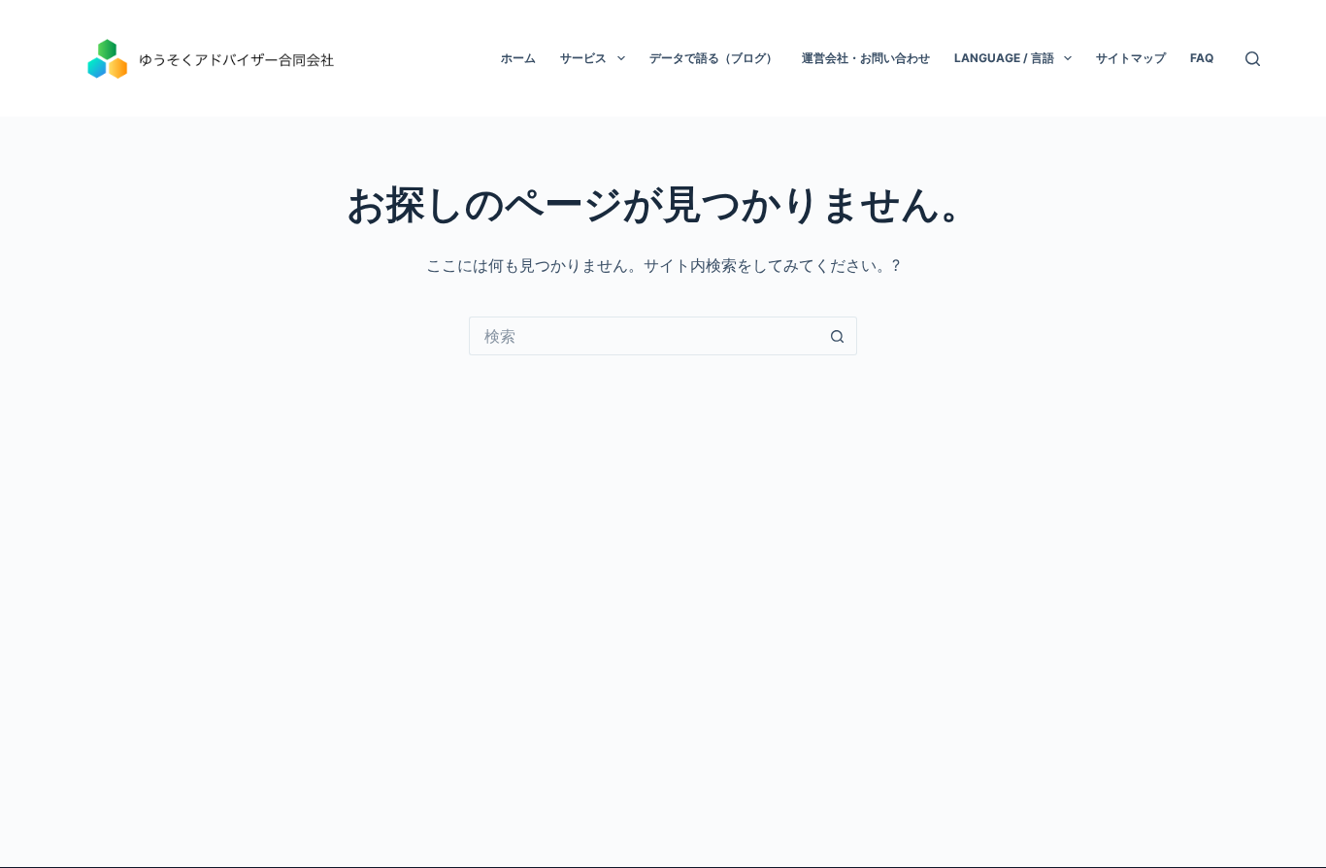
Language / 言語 (1004, 57)
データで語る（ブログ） (713, 57)
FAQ (1201, 57)
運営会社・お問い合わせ (866, 57)
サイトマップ (1131, 57)
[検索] (1252, 58)
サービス (583, 57)
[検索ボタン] (837, 336)
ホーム (518, 57)
